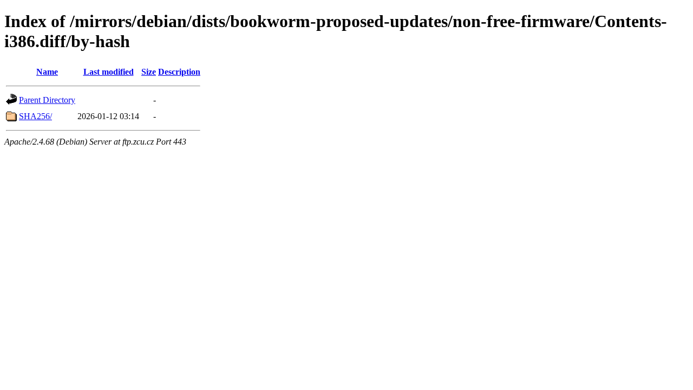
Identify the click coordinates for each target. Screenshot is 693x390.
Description (179, 71)
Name (47, 71)
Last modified (108, 71)
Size (148, 71)
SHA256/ (35, 116)
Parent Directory (47, 100)
